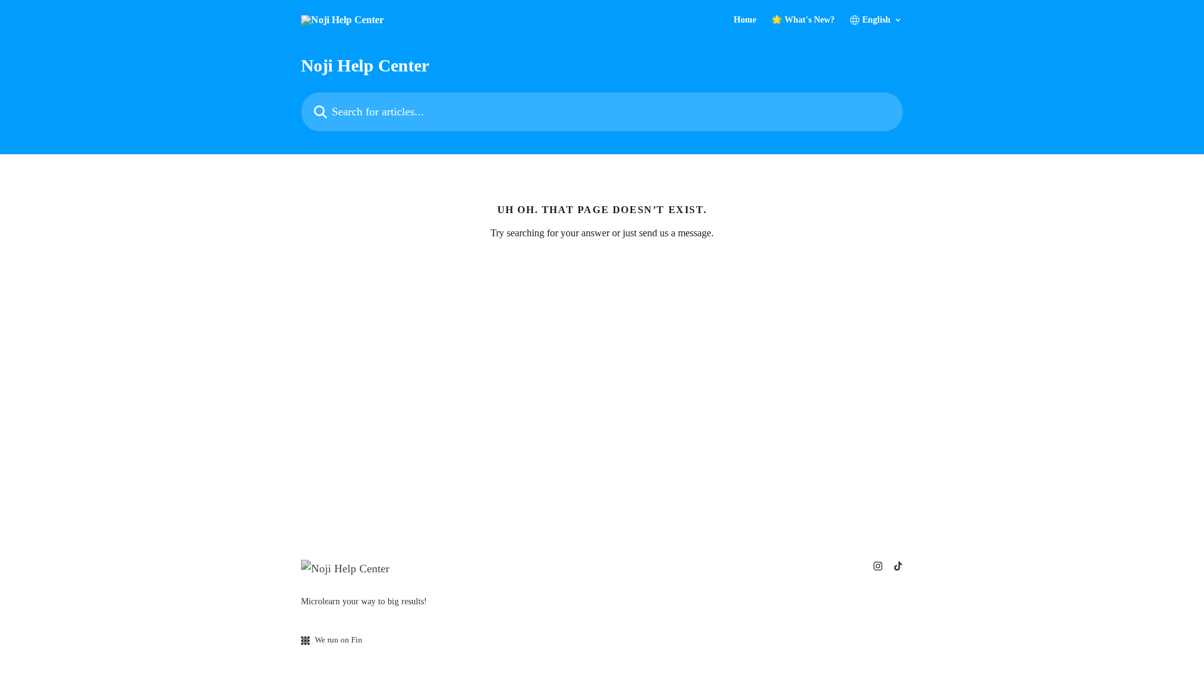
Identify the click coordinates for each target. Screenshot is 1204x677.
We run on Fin (338, 639)
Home (745, 20)
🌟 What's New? (803, 20)
